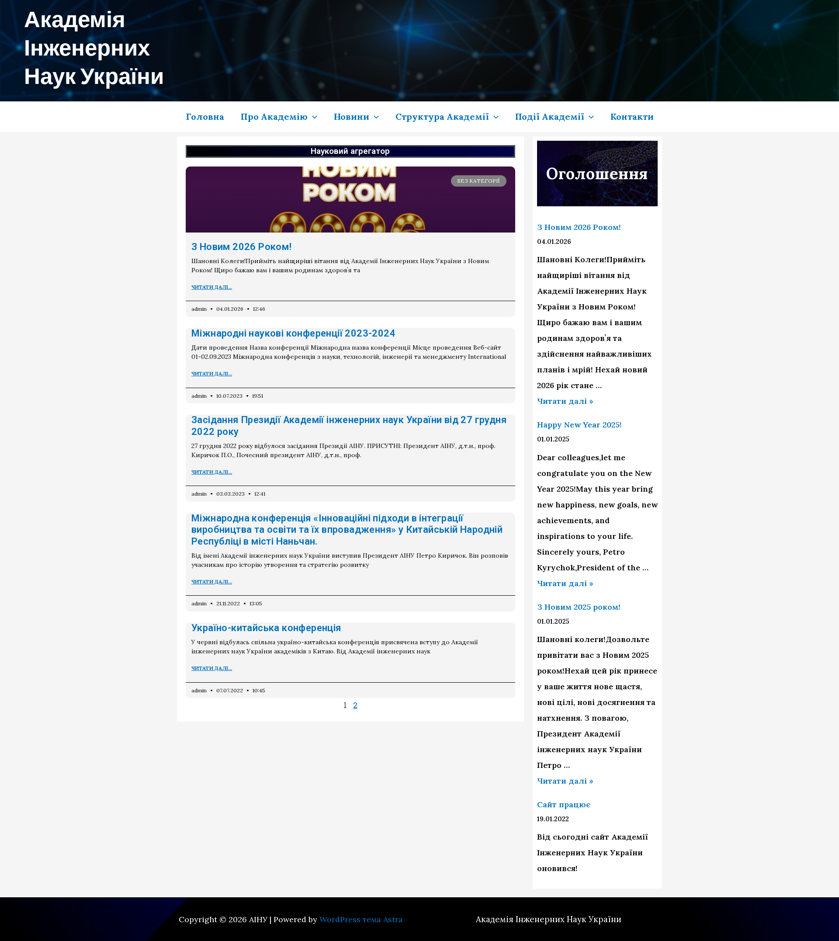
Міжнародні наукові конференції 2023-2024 (293, 333)
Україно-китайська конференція (266, 627)
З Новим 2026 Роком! (241, 246)
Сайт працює (563, 804)
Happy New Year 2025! (579, 425)
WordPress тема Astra (361, 919)
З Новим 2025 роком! (579, 607)
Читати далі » (565, 401)
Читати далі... (211, 287)
